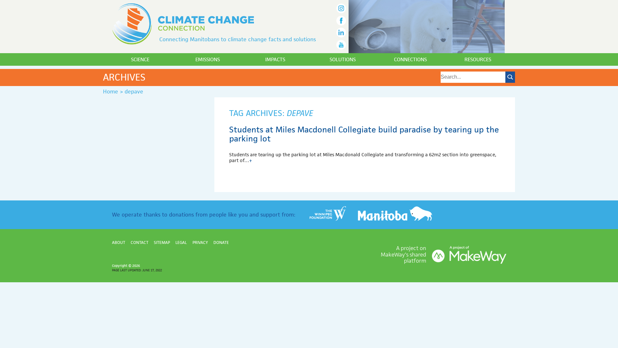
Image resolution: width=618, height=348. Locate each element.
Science (140, 59)
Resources (477, 59)
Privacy (200, 242)
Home (110, 91)
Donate (221, 242)
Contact (139, 242)
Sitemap (162, 242)
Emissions (207, 59)
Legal (181, 242)
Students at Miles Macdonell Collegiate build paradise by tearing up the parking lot (364, 134)
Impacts (275, 59)
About (118, 242)
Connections (410, 59)
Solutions (343, 59)
